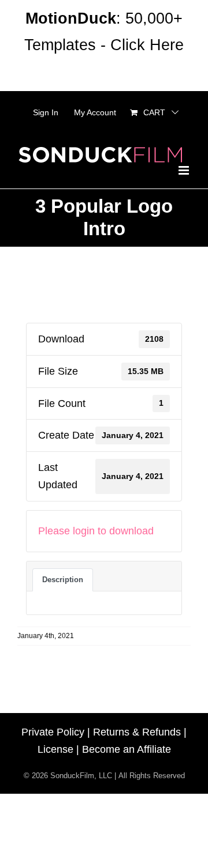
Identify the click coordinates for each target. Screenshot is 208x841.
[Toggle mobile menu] (185, 170)
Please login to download (96, 531)
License (55, 749)
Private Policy (52, 732)
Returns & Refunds (137, 732)
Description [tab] (62, 579)
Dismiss (104, 71)
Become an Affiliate (126, 749)
